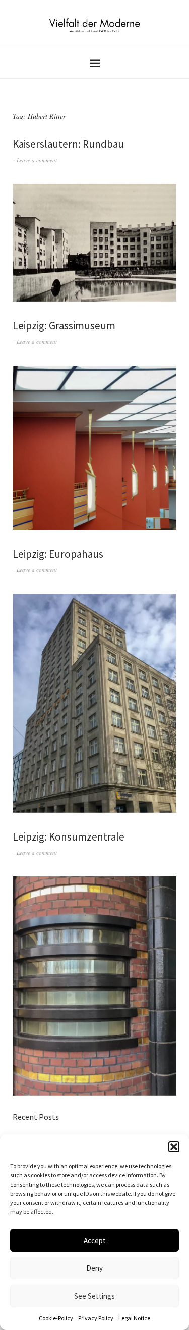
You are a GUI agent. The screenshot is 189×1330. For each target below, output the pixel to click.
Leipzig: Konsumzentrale (68, 837)
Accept (95, 1240)
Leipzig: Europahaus (58, 554)
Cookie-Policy (56, 1318)
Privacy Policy (95, 1318)
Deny (94, 1268)
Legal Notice (134, 1318)
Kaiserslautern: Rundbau (68, 144)
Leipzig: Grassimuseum (64, 325)
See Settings (94, 1296)
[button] (174, 1147)
